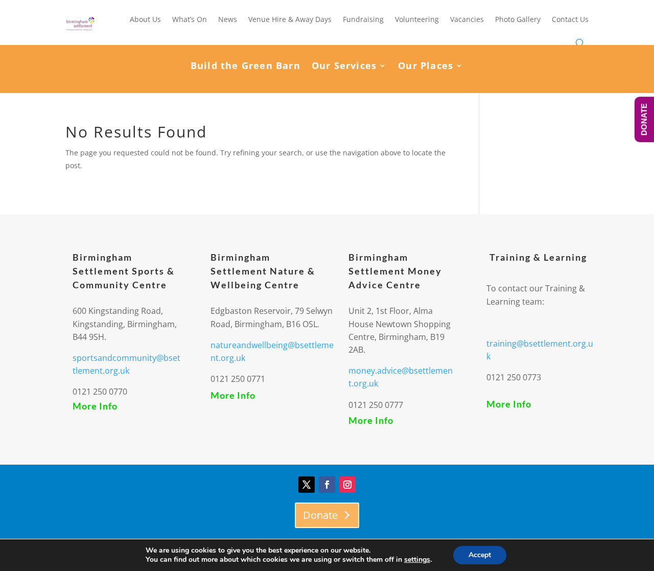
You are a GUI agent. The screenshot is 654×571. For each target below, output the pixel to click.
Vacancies (467, 19)
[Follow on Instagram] (347, 484)
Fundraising (363, 19)
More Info (95, 406)
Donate (320, 515)
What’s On (189, 19)
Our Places (425, 67)
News (227, 19)
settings (417, 559)
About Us (145, 19)
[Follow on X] (306, 484)
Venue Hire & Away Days (290, 19)
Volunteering (417, 19)
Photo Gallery (518, 19)
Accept (480, 555)
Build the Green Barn (245, 67)
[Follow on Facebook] (327, 484)
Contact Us (570, 19)
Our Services (344, 67)
